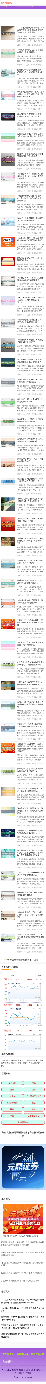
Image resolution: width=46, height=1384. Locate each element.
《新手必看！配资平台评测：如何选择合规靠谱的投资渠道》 (30, 683)
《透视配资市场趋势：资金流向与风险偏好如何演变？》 (30, 340)
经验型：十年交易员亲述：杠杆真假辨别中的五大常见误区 (30, 154)
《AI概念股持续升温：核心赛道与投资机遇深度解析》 (30, 50)
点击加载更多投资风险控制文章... (23, 1265)
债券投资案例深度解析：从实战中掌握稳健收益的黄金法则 (30, 479)
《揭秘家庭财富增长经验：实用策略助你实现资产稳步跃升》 (30, 831)
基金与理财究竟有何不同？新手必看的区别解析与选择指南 (30, 115)
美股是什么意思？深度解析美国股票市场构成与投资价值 (30, 769)
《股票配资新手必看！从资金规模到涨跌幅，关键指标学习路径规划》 (30, 1018)
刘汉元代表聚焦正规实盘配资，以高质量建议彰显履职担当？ (30, 1059)
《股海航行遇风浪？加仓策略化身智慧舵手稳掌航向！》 (30, 997)
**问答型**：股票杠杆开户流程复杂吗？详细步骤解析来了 (30, 873)
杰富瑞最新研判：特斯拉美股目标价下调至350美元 (30, 519)
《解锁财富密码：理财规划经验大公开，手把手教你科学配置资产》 (30, 914)
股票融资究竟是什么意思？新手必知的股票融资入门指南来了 (30, 360)
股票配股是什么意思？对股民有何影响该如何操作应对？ (30, 420)
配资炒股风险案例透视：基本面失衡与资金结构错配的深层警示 (30, 1203)
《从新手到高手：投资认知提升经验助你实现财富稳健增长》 (30, 278)
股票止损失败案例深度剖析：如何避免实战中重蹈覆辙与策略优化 (30, 704)
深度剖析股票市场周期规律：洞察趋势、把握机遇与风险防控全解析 (30, 810)
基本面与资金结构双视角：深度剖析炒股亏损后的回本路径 (30, 1243)
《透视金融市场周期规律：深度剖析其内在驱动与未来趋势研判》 (30, 540)
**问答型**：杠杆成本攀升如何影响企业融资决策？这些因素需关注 (30, 622)
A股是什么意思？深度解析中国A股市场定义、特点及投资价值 (30, 663)
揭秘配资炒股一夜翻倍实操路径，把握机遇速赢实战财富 (29, 1121)
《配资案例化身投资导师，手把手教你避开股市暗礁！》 (30, 1079)
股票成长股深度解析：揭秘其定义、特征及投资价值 (30, 219)
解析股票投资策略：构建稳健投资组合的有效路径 (30, 893)
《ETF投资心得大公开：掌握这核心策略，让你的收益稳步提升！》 (31, 299)
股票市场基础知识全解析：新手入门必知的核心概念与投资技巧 (30, 134)
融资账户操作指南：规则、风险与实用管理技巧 (30, 459)
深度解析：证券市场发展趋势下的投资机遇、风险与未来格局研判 (30, 72)
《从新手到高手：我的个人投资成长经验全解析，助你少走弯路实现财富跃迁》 (30, 176)
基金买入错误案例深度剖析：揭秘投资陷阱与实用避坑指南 (30, 499)
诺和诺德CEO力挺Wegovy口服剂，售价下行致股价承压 (29, 789)
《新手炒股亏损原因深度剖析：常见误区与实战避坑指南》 (30, 320)
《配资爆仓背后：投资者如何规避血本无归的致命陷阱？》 (30, 643)
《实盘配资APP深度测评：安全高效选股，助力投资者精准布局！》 (30, 1100)
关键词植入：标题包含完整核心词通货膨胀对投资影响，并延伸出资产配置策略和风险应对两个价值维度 (30, 747)
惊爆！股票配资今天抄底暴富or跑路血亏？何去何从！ (31, 1223)
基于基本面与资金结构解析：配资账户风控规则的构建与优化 (30, 1141)
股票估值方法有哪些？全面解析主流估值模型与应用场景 (30, 440)
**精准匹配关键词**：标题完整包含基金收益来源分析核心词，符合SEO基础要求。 (30, 94)
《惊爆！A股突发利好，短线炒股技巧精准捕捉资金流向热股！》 (30, 1183)
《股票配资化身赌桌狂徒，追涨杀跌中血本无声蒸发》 (30, 1039)
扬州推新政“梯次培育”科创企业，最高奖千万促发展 (30, 400)
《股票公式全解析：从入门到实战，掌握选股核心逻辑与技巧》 (30, 957)
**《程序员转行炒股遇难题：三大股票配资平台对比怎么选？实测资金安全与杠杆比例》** (31, 29)
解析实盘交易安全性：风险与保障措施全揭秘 (30, 258)
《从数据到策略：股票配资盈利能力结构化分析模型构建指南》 (30, 239)
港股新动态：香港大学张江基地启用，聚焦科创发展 (30, 561)
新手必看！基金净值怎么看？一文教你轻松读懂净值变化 (30, 581)
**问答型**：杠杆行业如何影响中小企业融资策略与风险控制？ (30, 725)
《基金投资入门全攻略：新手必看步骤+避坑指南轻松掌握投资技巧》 (30, 936)
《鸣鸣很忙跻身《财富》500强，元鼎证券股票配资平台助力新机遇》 (30, 1162)
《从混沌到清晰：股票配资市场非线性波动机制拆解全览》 (30, 601)
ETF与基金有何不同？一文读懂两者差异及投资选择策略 (31, 977)
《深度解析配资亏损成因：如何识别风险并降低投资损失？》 (30, 380)
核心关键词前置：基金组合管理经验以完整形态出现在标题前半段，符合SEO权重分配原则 (30, 852)
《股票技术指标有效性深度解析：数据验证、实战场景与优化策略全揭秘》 (30, 198)
